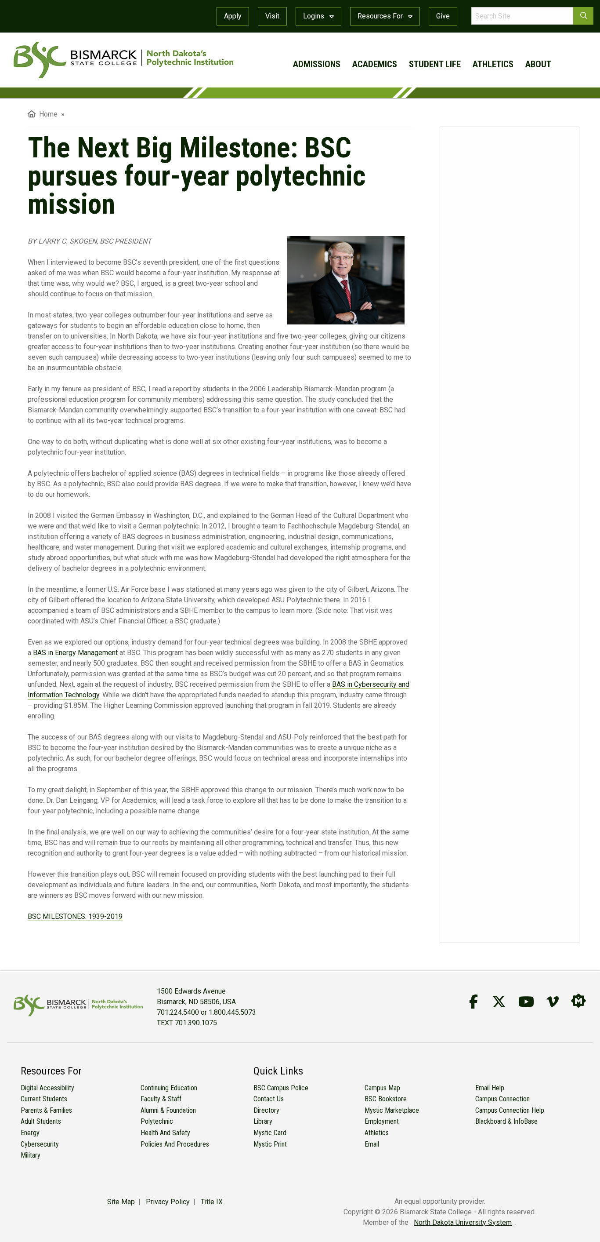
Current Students (44, 1099)
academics (374, 64)
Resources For (381, 16)
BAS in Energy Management (75, 652)
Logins (314, 16)
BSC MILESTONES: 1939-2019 (75, 916)
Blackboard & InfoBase (506, 1121)
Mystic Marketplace (392, 1110)
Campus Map (382, 1088)
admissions (316, 64)
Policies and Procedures (175, 1144)
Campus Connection (502, 1099)
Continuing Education (169, 1088)
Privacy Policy (168, 1202)
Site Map (121, 1202)
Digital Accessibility (47, 1088)
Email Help (489, 1088)
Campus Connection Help (509, 1110)
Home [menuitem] (47, 114)
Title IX (212, 1202)
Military (30, 1155)
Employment (382, 1121)
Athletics (377, 1133)
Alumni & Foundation (168, 1110)
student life (435, 64)
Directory (266, 1110)
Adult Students (41, 1121)
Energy (30, 1133)
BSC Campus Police (280, 1088)
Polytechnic (157, 1121)
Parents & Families (46, 1110)
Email (372, 1144)
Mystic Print (270, 1144)
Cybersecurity (40, 1144)
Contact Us (268, 1099)
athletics (493, 64)
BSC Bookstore (386, 1099)
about (538, 64)
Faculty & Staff (161, 1099)
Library (262, 1121)
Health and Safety (165, 1133)
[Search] (583, 16)
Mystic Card (269, 1133)
